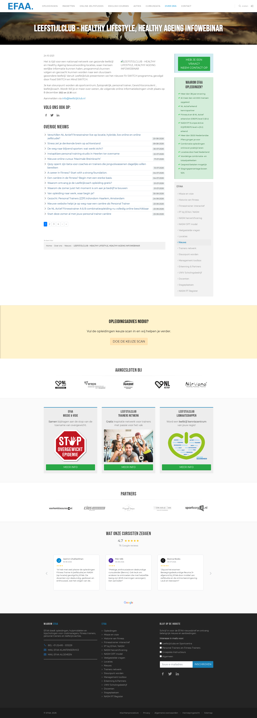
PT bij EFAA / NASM (188, 212)
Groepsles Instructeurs (174, 652)
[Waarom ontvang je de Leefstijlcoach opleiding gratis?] (45, 183)
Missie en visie (185, 193)
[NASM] (94, 384)
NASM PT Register (188, 291)
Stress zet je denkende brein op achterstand (74, 143)
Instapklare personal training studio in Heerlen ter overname (83, 153)
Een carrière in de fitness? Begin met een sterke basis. (79, 178)
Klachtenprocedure (129, 713)
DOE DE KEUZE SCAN (129, 341)
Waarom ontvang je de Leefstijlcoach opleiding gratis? (79, 183)
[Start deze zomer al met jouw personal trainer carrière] (45, 214)
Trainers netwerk (187, 248)
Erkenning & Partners (189, 266)
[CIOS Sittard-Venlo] (60, 508)
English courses (118, 6)
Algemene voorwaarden (166, 713)
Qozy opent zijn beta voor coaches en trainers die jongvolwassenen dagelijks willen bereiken (96, 166)
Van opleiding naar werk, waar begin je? (70, 193)
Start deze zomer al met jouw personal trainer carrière (79, 213)
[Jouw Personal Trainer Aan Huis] (94, 508)
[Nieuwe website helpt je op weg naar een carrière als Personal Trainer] (45, 204)
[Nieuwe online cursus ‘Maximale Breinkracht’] (45, 159)
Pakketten (68, 6)
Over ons (170, 6)
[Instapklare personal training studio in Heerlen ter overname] (45, 154)
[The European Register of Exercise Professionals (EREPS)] (60, 384)
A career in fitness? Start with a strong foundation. (77, 172)
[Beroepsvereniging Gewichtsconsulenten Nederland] (196, 508)
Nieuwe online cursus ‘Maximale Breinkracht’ (74, 159)
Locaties (182, 236)
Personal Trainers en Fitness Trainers (181, 648)
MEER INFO (70, 467)
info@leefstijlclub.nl (73, 98)
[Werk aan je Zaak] (128, 508)
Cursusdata (153, 6)
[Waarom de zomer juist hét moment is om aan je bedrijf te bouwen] (45, 188)
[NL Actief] (128, 384)
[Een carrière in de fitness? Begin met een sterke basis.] (45, 178)
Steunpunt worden (188, 254)
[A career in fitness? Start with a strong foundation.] (45, 173)
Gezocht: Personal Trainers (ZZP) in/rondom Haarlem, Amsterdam (85, 198)
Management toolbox (189, 260)
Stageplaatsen (186, 285)
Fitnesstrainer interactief (191, 206)
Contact (186, 6)
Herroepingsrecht (191, 713)
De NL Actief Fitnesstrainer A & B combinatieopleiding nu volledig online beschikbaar (98, 208)
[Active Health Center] (196, 384)
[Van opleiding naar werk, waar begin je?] (45, 193)
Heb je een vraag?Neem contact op (194, 63)
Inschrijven (203, 664)
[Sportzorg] (162, 508)
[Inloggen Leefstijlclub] (252, 6)
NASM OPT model (188, 224)
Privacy (146, 713)
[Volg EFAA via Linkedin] (177, 674)
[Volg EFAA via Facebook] (163, 674)
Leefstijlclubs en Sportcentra (177, 643)
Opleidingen (50, 6)
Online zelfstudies (92, 6)
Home (49, 246)
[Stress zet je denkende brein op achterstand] (45, 143)
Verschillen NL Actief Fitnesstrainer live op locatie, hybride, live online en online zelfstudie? (94, 136)
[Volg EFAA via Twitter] (170, 674)
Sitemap (208, 713)
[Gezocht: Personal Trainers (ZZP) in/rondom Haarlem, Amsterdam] (45, 198)
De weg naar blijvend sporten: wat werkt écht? (75, 148)
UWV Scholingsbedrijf (190, 272)
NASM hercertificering (190, 218)
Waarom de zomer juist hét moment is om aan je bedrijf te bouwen (87, 188)
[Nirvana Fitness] (162, 384)
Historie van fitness (188, 200)
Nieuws (68, 246)
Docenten (183, 278)
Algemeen (167, 656)
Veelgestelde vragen (189, 230)
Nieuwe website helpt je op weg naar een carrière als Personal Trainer (88, 203)
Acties (137, 6)
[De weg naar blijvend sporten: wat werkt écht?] (45, 149)
